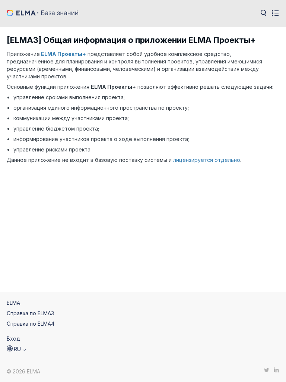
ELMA (13, 303)
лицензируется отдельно (206, 160)
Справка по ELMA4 (30, 323)
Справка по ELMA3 (30, 313)
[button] (16, 349)
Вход (13, 338)
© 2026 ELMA (23, 371)
